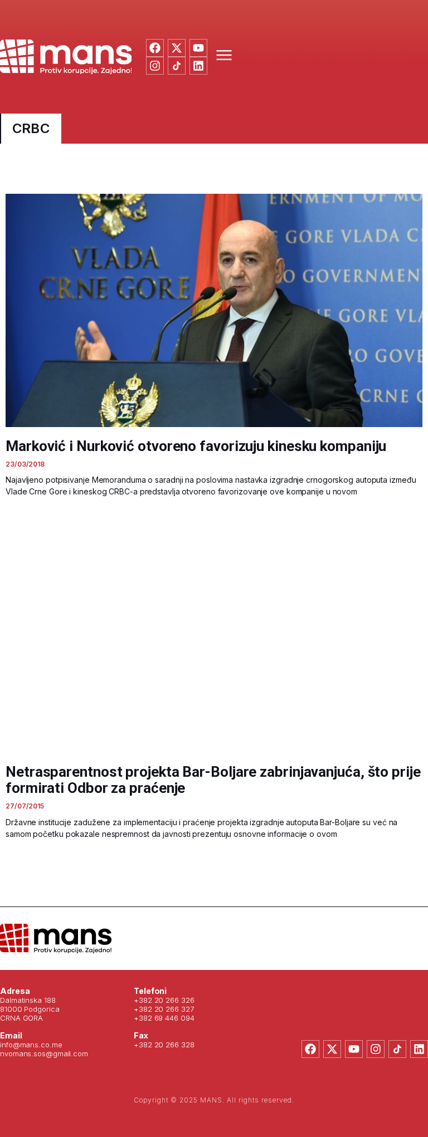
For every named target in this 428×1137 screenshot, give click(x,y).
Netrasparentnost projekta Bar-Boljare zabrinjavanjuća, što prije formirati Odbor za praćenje (213, 779)
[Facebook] (155, 48)
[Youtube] (198, 48)
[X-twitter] (176, 48)
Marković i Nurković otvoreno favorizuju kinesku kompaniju (196, 446)
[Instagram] (155, 65)
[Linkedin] (198, 65)
